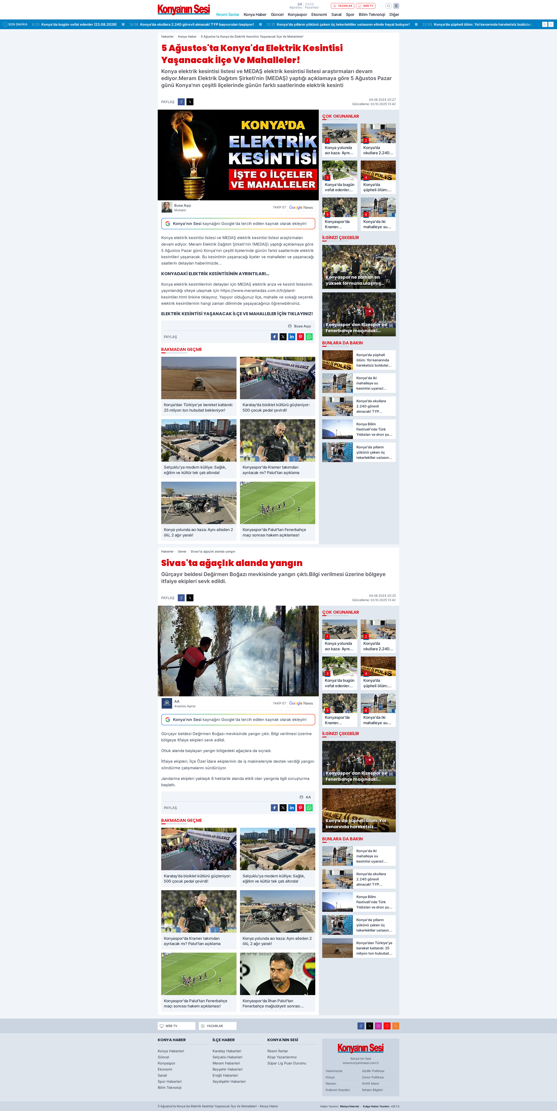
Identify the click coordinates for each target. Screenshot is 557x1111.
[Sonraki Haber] (551, 24)
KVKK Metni (370, 1083)
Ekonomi (319, 14)
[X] (369, 1025)
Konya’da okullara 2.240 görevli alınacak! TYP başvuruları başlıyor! (97, 24)
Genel (182, 551)
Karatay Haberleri (227, 1051)
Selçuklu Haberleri (227, 1057)
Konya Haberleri (171, 1051)
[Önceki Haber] (544, 24)
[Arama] (388, 6)
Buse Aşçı (182, 207)
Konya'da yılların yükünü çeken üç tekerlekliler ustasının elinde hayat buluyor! (244, 24)
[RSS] (395, 1025)
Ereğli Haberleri (225, 1075)
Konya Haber (255, 14)
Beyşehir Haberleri (228, 1069)
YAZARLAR (345, 5)
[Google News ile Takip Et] (301, 207)
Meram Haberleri (226, 1063)
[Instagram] (378, 1025)
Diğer (394, 14)
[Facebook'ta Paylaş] (181, 101)
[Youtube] (387, 1025)
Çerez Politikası (373, 1077)
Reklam (331, 1083)
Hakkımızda (334, 1071)
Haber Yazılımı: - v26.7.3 (359, 1106)
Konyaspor (297, 14)
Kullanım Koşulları (338, 1090)
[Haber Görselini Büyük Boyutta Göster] (238, 155)
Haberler (167, 36)
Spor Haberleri (170, 1081)
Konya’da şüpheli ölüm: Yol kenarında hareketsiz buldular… (385, 24)
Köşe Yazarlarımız (282, 1057)
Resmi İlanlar (277, 1051)
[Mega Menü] (396, 6)
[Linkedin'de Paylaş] (291, 336)
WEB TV (368, 5)
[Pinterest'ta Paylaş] (300, 336)
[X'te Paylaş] (189, 101)
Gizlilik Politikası (373, 1071)
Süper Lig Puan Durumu (286, 1063)
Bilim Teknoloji (372, 14)
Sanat (336, 14)
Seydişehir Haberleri (229, 1081)
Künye (330, 1077)
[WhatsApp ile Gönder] (309, 336)
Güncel (277, 14)
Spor (350, 14)
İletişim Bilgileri (372, 1090)
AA (184, 703)
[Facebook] (360, 1025)
